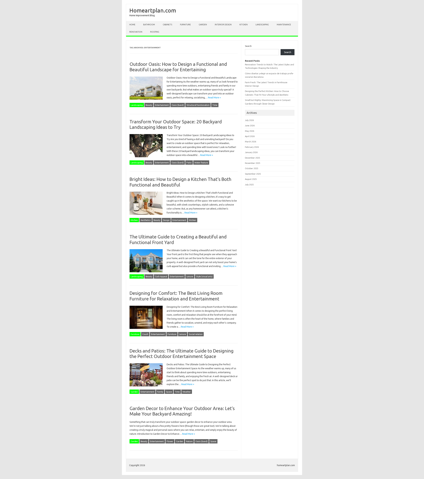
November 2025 (252, 163)
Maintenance (284, 24)
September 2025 (253, 174)
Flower (170, 441)
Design (166, 220)
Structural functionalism (198, 105)
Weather (187, 392)
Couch (145, 334)
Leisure (189, 276)
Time (214, 105)
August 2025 (251, 179)
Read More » (214, 97)
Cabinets (167, 24)
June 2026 (250, 125)
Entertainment (162, 105)
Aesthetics (146, 220)
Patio (189, 162)
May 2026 (249, 131)
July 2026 (249, 120)
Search (248, 46)
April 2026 (250, 136)
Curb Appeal (161, 276)
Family (160, 392)
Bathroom (149, 24)
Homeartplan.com (152, 10)
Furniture (185, 24)
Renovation (135, 32)
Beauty (149, 105)
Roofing (154, 32)
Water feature (201, 162)
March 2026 (250, 141)
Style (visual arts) (204, 276)
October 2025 (251, 168)
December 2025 (252, 158)
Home (132, 24)
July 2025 (249, 184)
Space (169, 392)
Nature (189, 441)
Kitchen (243, 24)
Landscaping (262, 24)
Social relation (196, 334)
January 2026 (251, 152)
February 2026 (252, 147)
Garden (203, 24)
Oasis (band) (178, 105)
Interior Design (223, 24)
